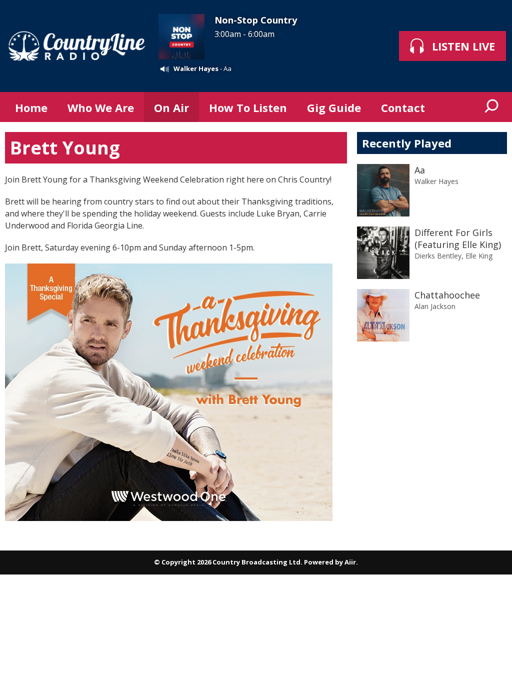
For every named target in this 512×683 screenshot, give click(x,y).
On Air (171, 107)
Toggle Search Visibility (492, 107)
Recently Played (407, 143)
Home (31, 107)
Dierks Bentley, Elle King (453, 255)
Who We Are (101, 107)
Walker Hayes (196, 68)
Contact (403, 107)
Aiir (350, 562)
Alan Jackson (435, 306)
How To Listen (248, 107)
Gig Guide (334, 107)
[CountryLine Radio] (76, 46)
